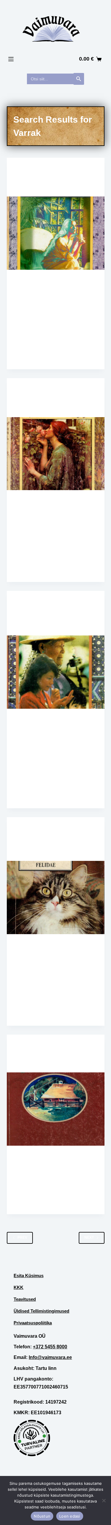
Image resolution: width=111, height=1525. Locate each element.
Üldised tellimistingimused (41, 1311)
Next (89, 1237)
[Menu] (11, 59)
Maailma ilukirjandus (60, 169)
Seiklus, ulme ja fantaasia (43, 840)
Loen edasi (69, 1516)
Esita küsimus (29, 1275)
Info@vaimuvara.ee (50, 1357)
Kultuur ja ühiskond (65, 1052)
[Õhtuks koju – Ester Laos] (55, 1109)
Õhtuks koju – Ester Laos (48, 1063)
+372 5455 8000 (50, 1346)
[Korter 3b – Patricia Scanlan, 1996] (55, 233)
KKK (18, 1287)
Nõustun (42, 1516)
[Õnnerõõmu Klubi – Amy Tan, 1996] (55, 672)
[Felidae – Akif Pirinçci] (55, 897)
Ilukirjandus (51, 602)
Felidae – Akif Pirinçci (43, 851)
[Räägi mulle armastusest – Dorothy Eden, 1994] (55, 453)
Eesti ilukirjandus (57, 1046)
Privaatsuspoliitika (33, 1323)
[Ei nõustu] (104, 1500)
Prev (22, 1237)
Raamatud (26, 169)
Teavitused (25, 1299)
